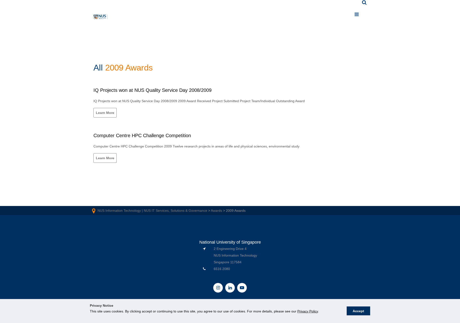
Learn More (105, 113)
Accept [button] (358, 311)
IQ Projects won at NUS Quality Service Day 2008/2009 (152, 90)
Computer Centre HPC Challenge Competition (142, 135)
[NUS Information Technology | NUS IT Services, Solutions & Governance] (100, 18)
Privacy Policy (307, 311)
